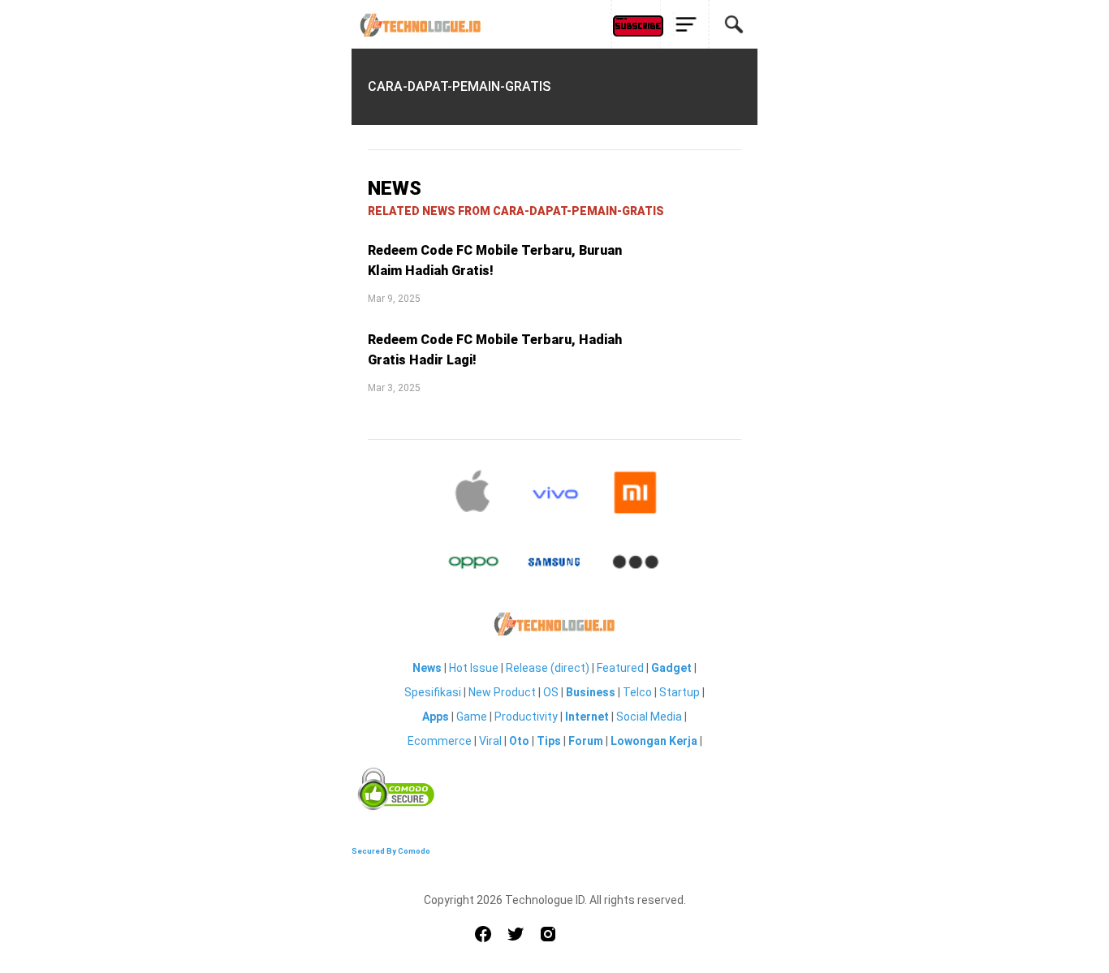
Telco (637, 692)
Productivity (526, 716)
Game (471, 716)
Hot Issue (473, 667)
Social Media (649, 716)
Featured (620, 667)
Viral (490, 740)
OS (551, 692)
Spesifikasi (432, 692)
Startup (679, 692)
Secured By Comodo (391, 850)
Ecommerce (440, 740)
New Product (502, 692)
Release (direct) (547, 667)
